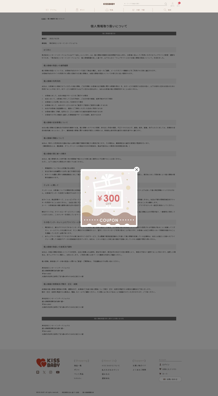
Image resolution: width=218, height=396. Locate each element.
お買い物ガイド (139, 365)
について (111, 365)
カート (165, 373)
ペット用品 (79, 374)
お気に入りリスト (169, 369)
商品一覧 (78, 365)
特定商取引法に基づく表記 (70, 392)
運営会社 (106, 378)
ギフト (77, 370)
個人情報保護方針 (88, 392)
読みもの (106, 374)
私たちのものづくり (110, 370)
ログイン (166, 364)
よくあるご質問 (139, 370)
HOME (43, 19)
